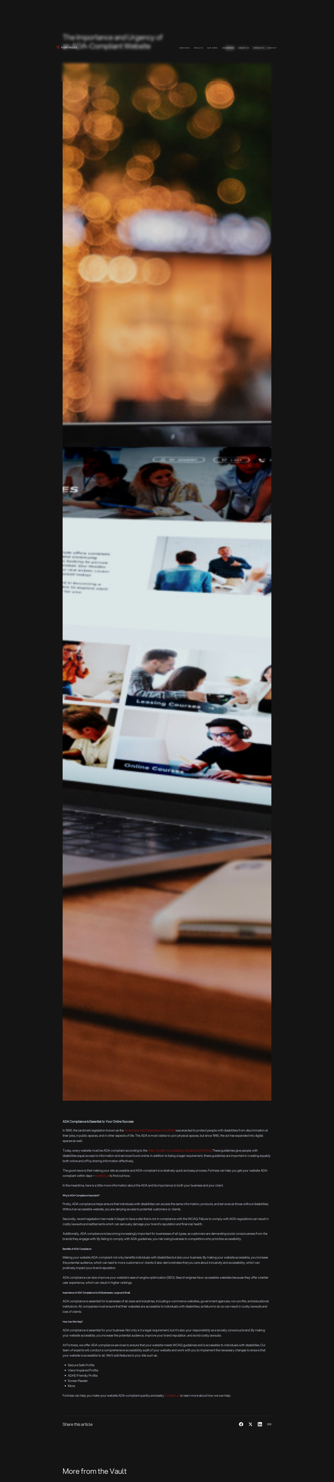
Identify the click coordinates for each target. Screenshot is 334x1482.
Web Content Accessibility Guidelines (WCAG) (179, 1150)
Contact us (172, 1395)
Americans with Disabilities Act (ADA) (149, 1130)
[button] (184, 48)
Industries (228, 48)
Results (198, 48)
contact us (102, 1175)
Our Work (212, 48)
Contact (272, 48)
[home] (66, 47)
